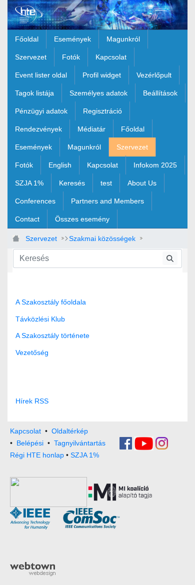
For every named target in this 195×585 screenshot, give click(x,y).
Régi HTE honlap (37, 455)
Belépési (30, 442)
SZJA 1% (84, 455)
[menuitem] (27, 39)
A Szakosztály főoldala (51, 302)
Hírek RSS (32, 401)
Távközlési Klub (40, 319)
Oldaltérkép (70, 431)
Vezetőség (32, 352)
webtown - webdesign (33, 569)
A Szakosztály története (53, 336)
